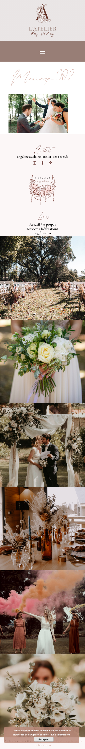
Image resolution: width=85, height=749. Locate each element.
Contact (47, 233)
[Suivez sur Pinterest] (50, 163)
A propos (49, 224)
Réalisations (49, 229)
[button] (38, 113)
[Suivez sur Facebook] (42, 163)
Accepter (43, 739)
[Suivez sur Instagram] (34, 163)
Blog (35, 233)
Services (32, 229)
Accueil (34, 224)
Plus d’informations (60, 734)
